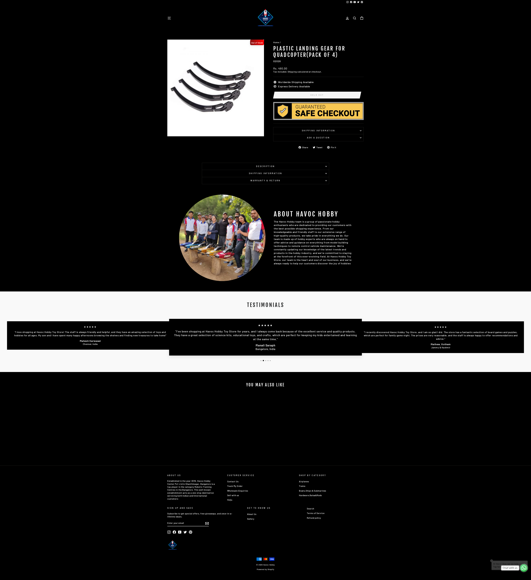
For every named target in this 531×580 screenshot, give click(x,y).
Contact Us (233, 481)
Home (276, 42)
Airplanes (304, 481)
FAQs (229, 500)
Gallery (250, 519)
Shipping (292, 71)
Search (310, 508)
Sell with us (233, 495)
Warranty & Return (265, 180)
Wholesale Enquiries (237, 490)
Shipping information (318, 130)
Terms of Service (315, 513)
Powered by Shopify (265, 569)
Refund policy (314, 518)
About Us (251, 514)
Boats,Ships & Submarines (312, 490)
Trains (302, 486)
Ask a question (318, 137)
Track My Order (235, 486)
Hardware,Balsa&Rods (310, 495)
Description (265, 166)
